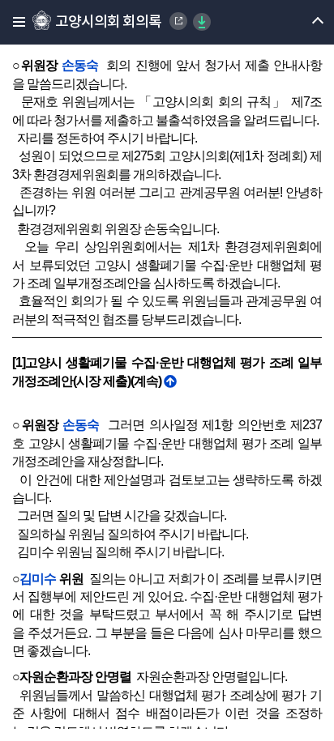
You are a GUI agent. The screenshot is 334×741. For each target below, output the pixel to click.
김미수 (37, 579)
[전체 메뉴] (14, 22)
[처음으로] (170, 381)
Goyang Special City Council (178, 21)
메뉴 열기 (303, 22)
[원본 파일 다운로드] (202, 22)
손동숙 (80, 65)
